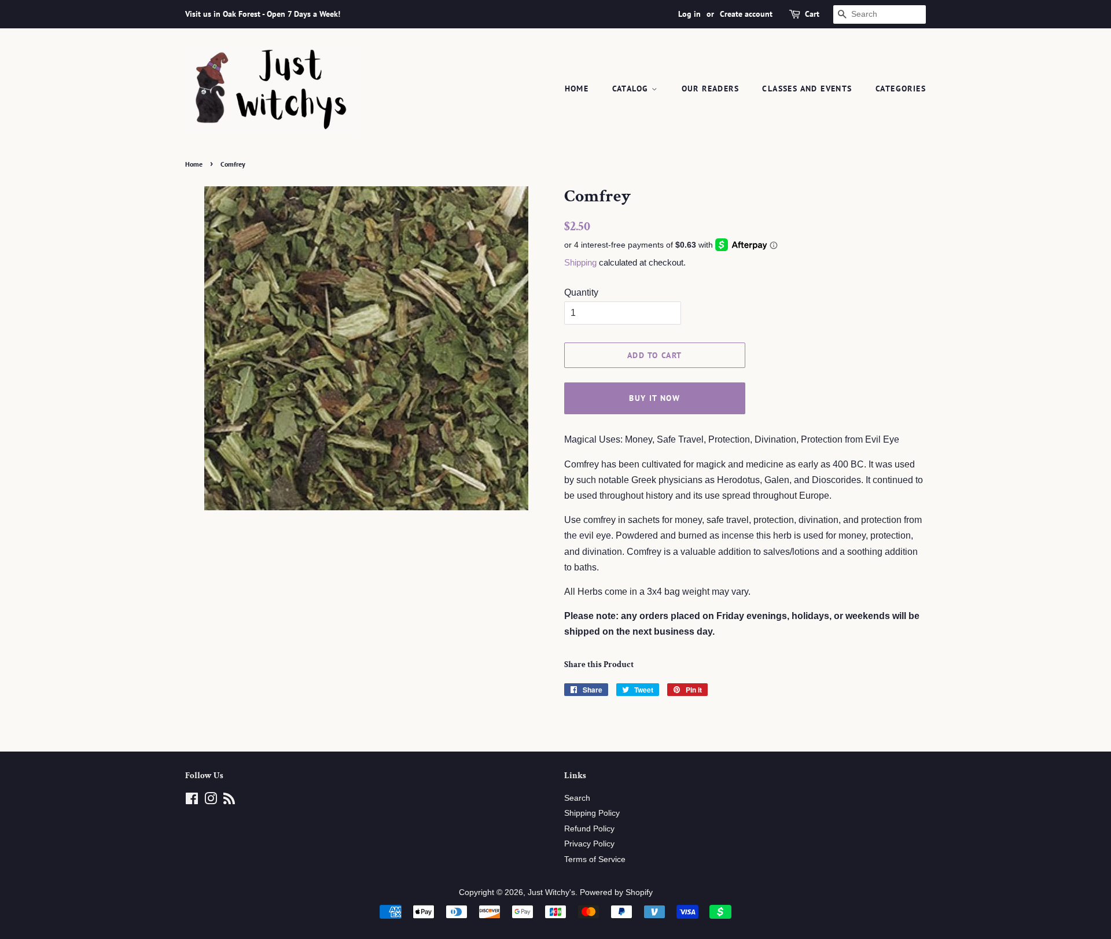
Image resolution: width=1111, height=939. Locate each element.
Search (577, 798)
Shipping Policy (592, 813)
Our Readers (710, 88)
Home (577, 88)
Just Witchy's (551, 892)
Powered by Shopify (616, 892)
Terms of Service (595, 859)
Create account (746, 14)
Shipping (580, 262)
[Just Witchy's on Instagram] (210, 801)
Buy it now (654, 398)
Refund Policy (589, 828)
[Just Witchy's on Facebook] (191, 801)
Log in (689, 14)
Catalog (632, 88)
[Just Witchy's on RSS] (229, 801)
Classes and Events (807, 88)
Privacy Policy (589, 843)
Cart (812, 14)
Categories (900, 88)
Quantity (581, 292)
